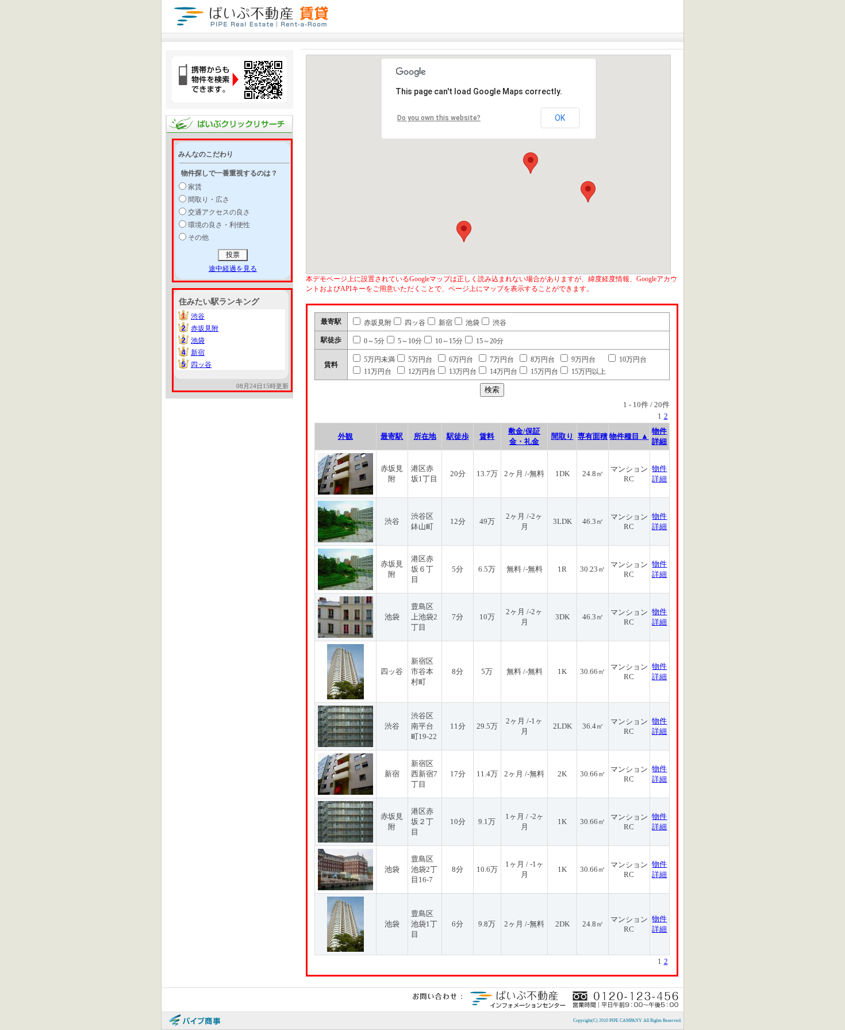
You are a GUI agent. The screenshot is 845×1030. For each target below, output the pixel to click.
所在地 (425, 436)
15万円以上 (588, 371)
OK (560, 117)
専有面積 (593, 436)
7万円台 (501, 359)
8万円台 (542, 359)
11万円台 (376, 371)
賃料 (486, 436)
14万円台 (502, 371)
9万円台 (583, 359)
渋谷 (198, 316)
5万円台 (419, 359)
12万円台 (421, 371)
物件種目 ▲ (628, 436)
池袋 (198, 340)
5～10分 (409, 341)
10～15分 (448, 341)
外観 (345, 436)
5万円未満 (378, 359)
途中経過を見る (233, 269)
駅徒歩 (458, 436)
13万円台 (462, 371)
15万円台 (543, 371)
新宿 (198, 353)
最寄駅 (392, 436)
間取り (562, 436)
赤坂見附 (204, 328)
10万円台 (632, 359)
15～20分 (489, 341)
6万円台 (460, 359)
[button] (530, 163)
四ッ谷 (201, 365)
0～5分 (373, 341)
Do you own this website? (439, 118)
